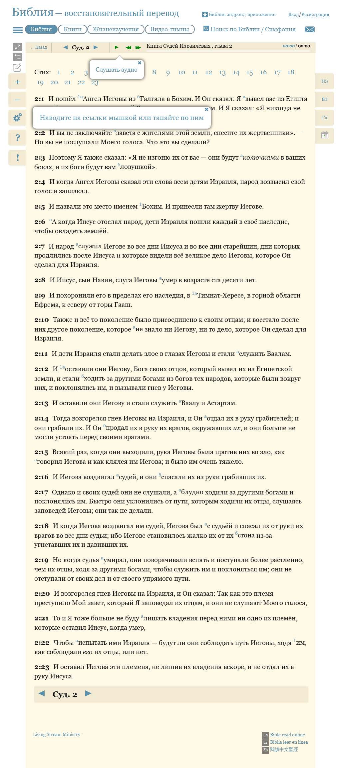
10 (181, 72)
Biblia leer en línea (285, 742)
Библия (41, 29)
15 (249, 72)
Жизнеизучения (116, 29)
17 (277, 72)
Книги (73, 29)
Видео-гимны (170, 29)
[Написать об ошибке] (310, 29)
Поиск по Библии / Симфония (252, 29)
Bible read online (284, 734)
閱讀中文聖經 (280, 749)
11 (195, 72)
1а (80, 96)
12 (208, 72)
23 (95, 82)
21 (67, 82)
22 (81, 82)
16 (263, 72)
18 (290, 72)
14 (236, 72)
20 (54, 82)
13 (222, 72)
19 (40, 82)
